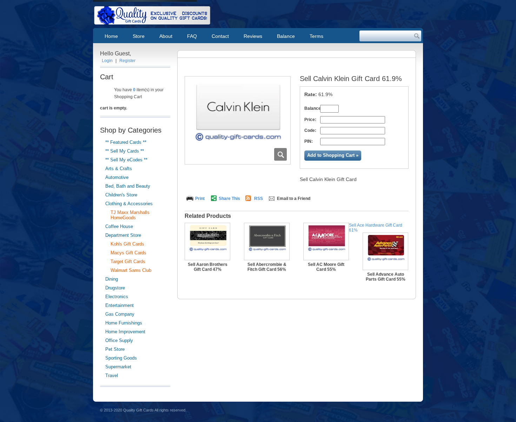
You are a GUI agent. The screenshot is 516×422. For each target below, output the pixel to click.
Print (200, 198)
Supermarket (118, 366)
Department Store (123, 235)
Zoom (280, 154)
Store (139, 36)
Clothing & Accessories (129, 203)
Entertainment (119, 305)
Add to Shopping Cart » (332, 155)
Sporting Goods (121, 358)
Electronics (116, 296)
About (165, 36)
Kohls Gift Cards (127, 244)
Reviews (253, 36)
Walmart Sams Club (131, 270)
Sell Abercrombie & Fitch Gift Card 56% (266, 267)
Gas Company (119, 314)
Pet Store (115, 349)
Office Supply (119, 340)
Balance (286, 36)
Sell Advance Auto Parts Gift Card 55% (385, 277)
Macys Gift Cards (128, 252)
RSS (258, 198)
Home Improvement (125, 331)
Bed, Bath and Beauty (127, 186)
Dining (111, 279)
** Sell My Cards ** (124, 151)
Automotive (116, 177)
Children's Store (121, 194)
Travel (111, 375)
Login (107, 60)
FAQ (192, 36)
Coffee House (119, 226)
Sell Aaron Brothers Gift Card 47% (207, 267)
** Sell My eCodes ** (126, 159)
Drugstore (115, 287)
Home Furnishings (123, 323)
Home (111, 36)
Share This (229, 198)
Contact (220, 36)
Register (127, 60)
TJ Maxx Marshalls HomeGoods (130, 215)
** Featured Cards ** (125, 142)
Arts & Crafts (118, 168)
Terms (316, 36)
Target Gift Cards (128, 261)
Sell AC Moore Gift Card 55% (326, 267)
